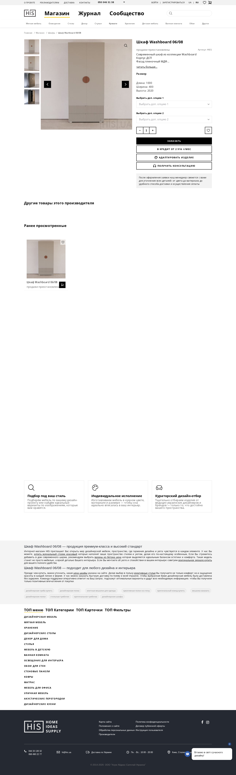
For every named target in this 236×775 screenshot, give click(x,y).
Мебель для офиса (38, 687)
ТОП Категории (59, 609)
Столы (71, 23)
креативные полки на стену (136, 590)
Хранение (130, 23)
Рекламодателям (49, 2)
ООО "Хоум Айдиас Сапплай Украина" (125, 764)
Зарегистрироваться (173, 2)
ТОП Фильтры (118, 609)
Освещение (55, 23)
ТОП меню (33, 609)
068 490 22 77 (35, 754)
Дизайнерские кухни (40, 704)
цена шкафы (80, 573)
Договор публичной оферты (150, 726)
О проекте (29, 2)
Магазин (57, 13)
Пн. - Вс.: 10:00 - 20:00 (142, 752)
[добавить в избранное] (208, 130)
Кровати (113, 23)
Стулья (98, 23)
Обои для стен (35, 665)
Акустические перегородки (44, 698)
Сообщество (126, 13)
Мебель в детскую (37, 649)
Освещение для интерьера (43, 660)
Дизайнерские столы (40, 633)
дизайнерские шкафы (112, 596)
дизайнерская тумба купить (39, 590)
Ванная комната (174, 23)
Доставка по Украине (101, 752)
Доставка (69, 2)
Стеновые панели (37, 671)
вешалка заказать (200, 590)
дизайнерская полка (69, 590)
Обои (192, 23)
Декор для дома (36, 638)
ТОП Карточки (89, 609)
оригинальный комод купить (171, 590)
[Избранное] (204, 2)
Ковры (28, 676)
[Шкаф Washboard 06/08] (46, 259)
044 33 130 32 (35, 751)
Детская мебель (150, 23)
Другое (205, 23)
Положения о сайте (109, 726)
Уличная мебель (36, 693)
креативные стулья (145, 573)
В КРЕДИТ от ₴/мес (174, 149)
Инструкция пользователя (149, 730)
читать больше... (146, 67)
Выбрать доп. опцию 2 (150, 113)
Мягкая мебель (33, 23)
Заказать (174, 140)
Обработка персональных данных (117, 730)
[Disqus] (118, 334)
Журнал (89, 13)
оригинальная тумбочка (85, 596)
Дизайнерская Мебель (40, 616)
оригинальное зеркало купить (195, 560)
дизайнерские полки (36, 596)
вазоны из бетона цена (108, 557)
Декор (84, 23)
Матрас (29, 682)
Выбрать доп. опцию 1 (150, 97)
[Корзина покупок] (210, 3)
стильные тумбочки (59, 596)
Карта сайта (105, 721)
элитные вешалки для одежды (101, 590)
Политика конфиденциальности (152, 721)
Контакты (84, 2)
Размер (141, 74)
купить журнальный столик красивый (55, 554)
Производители (107, 734)
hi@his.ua (66, 752)
